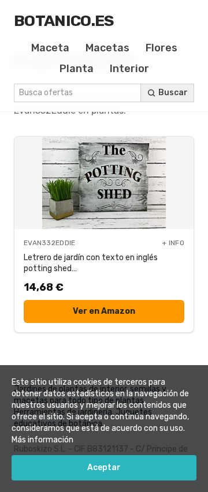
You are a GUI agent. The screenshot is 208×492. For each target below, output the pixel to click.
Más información (42, 440)
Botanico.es (64, 21)
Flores (161, 48)
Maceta (50, 48)
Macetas (107, 48)
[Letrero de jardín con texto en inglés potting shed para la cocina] (104, 183)
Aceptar (104, 467)
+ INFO (173, 243)
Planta (77, 68)
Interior (129, 68)
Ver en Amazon (104, 311)
